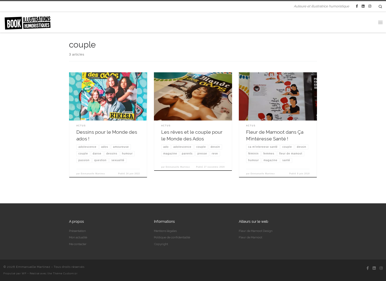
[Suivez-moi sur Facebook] (357, 6)
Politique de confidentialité (172, 237)
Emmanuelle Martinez (93, 174)
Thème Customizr (65, 273)
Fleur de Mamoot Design (256, 231)
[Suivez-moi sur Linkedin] (363, 6)
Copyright (161, 244)
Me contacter (77, 244)
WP (24, 273)
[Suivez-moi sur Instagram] (369, 6)
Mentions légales (165, 231)
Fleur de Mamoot (250, 237)
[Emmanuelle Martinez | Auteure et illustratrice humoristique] (27, 21)
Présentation (77, 231)
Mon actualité (78, 237)
